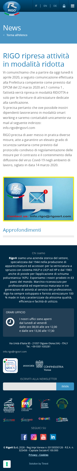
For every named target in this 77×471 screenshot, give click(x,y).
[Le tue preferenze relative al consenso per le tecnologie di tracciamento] (7, 464)
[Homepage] (12, 8)
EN (45, 6)
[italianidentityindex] (10, 365)
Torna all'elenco (15, 35)
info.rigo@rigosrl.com (15, 351)
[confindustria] (43, 365)
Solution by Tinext (38, 463)
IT (36, 6)
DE (55, 6)
